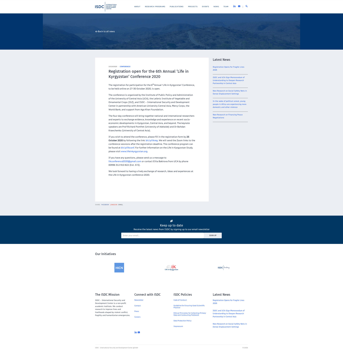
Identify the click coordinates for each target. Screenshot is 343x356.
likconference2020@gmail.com (125, 161)
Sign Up (212, 235)
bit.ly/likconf (127, 147)
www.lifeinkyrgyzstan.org (134, 151)
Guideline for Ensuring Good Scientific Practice (189, 307)
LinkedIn (113, 205)
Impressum (178, 326)
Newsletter (138, 300)
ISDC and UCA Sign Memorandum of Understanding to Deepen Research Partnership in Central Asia (229, 80)
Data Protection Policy (182, 321)
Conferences (125, 66)
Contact (137, 306)
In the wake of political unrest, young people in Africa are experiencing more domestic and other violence (229, 104)
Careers (137, 317)
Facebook (105, 205)
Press (136, 311)
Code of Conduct (180, 300)
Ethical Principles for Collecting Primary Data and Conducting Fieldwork (190, 314)
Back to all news (106, 31)
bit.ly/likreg (152, 140)
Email (120, 205)
